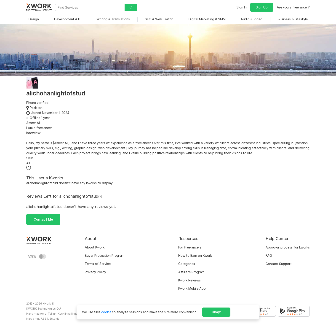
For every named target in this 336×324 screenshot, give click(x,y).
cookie (106, 312)
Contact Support (279, 264)
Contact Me (43, 219)
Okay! (216, 312)
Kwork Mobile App (192, 288)
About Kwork (94, 247)
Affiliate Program (191, 272)
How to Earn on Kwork (195, 255)
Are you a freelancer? (293, 7)
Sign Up (262, 7)
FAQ (269, 255)
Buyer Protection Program (104, 255)
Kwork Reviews (189, 280)
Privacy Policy (95, 272)
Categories (186, 264)
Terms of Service (98, 264)
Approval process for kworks (288, 247)
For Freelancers (189, 247)
